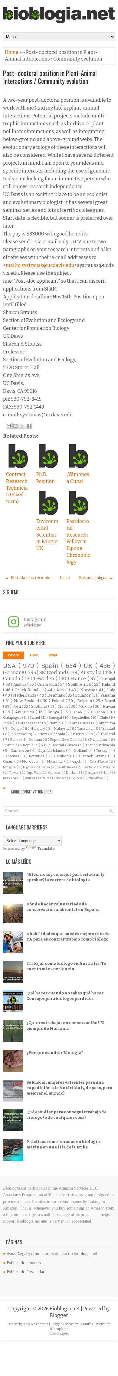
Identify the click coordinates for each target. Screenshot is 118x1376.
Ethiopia (91, 773)
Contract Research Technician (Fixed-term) (17, 487)
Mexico (85, 706)
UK (89, 666)
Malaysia (62, 728)
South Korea (66, 767)
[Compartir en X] (22, 426)
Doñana (35, 739)
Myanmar (55, 761)
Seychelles (81, 717)
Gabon (100, 712)
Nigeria (28, 767)
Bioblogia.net (65, 1309)
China (63, 706)
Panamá (107, 695)
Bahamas (11, 756)
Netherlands (25, 695)
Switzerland (53, 672)
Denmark (56, 695)
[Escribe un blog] (15, 426)
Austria (20, 684)
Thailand (107, 734)
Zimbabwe (95, 778)
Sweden (46, 678)
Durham (72, 773)
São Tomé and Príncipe (99, 767)
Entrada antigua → (96, 577)
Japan (78, 712)
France (78, 678)
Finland (108, 684)
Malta (45, 778)
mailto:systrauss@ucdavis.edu (40, 265)
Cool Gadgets (59, 1333)
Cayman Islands (52, 750)
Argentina (107, 723)
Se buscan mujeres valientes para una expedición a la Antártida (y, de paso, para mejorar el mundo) (69, 1087)
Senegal (56, 717)
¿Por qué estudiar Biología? (54, 1052)
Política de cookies (24, 1262)
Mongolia (10, 767)
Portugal (107, 679)
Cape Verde (34, 773)
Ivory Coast (11, 778)
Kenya (54, 712)
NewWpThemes (36, 1324)
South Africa (80, 684)
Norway (88, 690)
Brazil (109, 700)
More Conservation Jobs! (32, 792)
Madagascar (31, 723)
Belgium (85, 700)
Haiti (106, 773)
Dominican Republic (21, 745)
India (8, 723)
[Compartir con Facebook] (29, 426)
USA (10, 666)
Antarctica (25, 712)
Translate (46, 848)
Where (13, 655)
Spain (51, 666)
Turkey (102, 750)
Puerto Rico (83, 734)
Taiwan (14, 773)
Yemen (77, 778)
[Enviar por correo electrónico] (9, 426)
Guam (8, 761)
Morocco (30, 761)
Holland (81, 750)
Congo (17, 728)
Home (12, 52)
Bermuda (37, 756)
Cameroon (20, 750)
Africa (62, 690)
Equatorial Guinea (62, 745)
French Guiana (94, 756)
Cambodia (63, 756)
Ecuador (83, 695)
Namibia (56, 723)
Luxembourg (21, 734)
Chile (104, 717)
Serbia (46, 767)
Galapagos (12, 717)
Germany (14, 672)
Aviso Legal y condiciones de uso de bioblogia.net (52, 1253)
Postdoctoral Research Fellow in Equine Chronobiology (78, 541)
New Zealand (27, 700)
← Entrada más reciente (28, 577)
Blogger (59, 1315)
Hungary (38, 728)
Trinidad (108, 728)
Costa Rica (47, 684)
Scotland (39, 706)
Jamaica (30, 778)
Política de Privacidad (26, 1271)
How (34, 655)
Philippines (99, 739)
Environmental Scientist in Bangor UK (47, 534)
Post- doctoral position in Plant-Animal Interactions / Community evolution (50, 77)
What (52, 655)
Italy (111, 690)
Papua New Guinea (66, 739)
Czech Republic (30, 690)
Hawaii (109, 706)
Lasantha (86, 1324)
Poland (59, 700)
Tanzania (85, 728)
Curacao (54, 773)
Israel (35, 717)
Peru (17, 706)
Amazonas (81, 723)
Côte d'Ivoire (99, 762)
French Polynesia (100, 745)
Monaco (61, 778)
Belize (15, 739)
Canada (12, 678)
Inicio (65, 577)
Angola (77, 762)
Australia (91, 672)
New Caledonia (52, 734)
